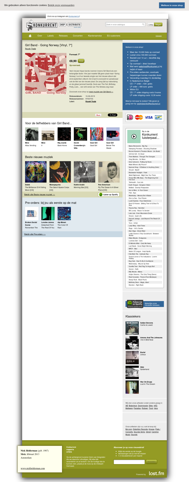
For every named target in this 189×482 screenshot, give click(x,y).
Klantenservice (95, 35)
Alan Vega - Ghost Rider (137, 231)
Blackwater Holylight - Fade (138, 172)
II (41, 145)
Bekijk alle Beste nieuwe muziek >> (39, 194)
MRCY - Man (133, 249)
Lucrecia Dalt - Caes (135, 241)
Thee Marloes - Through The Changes (142, 157)
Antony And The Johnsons (151, 337)
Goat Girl (93, 142)
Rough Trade (30, 48)
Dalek (27, 184)
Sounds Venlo (139, 431)
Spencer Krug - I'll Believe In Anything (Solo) (144, 167)
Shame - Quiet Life (135, 216)
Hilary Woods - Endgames (137, 238)
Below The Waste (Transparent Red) (111, 149)
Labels (50, 35)
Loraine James (47, 222)
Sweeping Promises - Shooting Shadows (143, 149)
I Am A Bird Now (146, 339)
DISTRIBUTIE (75, 25)
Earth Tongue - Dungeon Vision (139, 185)
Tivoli (151, 408)
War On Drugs (146, 381)
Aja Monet (62, 222)
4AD (155, 405)
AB (127, 405)
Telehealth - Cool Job (136, 182)
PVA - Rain (132, 193)
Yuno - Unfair (133, 223)
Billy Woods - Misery (135, 272)
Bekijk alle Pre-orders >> (35, 234)
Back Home (62, 145)
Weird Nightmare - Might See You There (142, 175)
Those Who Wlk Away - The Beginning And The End (143, 179)
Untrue (143, 354)
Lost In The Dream (147, 384)
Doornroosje (143, 405)
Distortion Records (140, 429)
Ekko (151, 405)
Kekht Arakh (79, 184)
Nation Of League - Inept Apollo (140, 251)
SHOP (62, 24)
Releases (63, 35)
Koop (81, 60)
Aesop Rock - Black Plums (138, 280)
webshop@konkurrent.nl (149, 66)
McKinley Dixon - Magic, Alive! (139, 282)
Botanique (133, 405)
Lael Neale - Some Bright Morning (140, 246)
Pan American (104, 184)
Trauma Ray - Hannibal (136, 208)
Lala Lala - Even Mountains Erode (140, 213)
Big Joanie (62, 142)
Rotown (145, 408)
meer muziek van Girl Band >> (101, 91)
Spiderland (144, 369)
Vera (156, 408)
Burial (142, 352)
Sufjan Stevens (146, 322)
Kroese (151, 429)
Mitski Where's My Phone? (138, 165)
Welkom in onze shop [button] (172, 5)
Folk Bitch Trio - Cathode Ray (139, 254)
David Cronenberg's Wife (79, 145)
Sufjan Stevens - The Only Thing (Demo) (142, 274)
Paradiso (137, 408)
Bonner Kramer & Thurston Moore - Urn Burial (144, 151)
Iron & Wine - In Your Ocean (138, 190)
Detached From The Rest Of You (47, 226)
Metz (27, 142)
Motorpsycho (55, 184)
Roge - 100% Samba (136, 228)
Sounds (134, 434)
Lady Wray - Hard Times (137, 226)
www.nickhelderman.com (33, 468)
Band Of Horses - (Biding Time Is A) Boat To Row (144, 204)
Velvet (148, 431)
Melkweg (129, 408)
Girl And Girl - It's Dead (136, 154)
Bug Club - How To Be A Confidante (141, 261)
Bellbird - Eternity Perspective (139, 188)
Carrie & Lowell (146, 325)
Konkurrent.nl (74, 16)
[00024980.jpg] (41, 75)
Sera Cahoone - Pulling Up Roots (140, 162)
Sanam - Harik (133, 269)
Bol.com (129, 429)
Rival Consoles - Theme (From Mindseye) (143, 277)
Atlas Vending (30, 145)
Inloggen (159, 36)
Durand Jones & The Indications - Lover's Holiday (143, 257)
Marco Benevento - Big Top (138, 146)
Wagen (158, 24)
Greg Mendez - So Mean (137, 159)
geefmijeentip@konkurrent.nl (148, 103)
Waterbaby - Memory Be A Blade (140, 196)
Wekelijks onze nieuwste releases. (152, 304)
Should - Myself (134, 170)
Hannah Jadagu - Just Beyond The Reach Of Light (144, 219)
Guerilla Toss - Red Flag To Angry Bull (141, 266)
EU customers (113, 35)
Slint (142, 367)
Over (40, 35)
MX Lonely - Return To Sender (139, 211)
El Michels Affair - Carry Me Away (140, 243)
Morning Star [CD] (81, 187)
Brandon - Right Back (136, 285)
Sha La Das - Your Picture (137, 198)
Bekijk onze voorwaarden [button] (61, 5)
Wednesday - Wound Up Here (139, 264)
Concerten (78, 35)
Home (30, 36)
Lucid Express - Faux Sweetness (140, 201)
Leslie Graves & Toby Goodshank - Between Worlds (144, 234)
